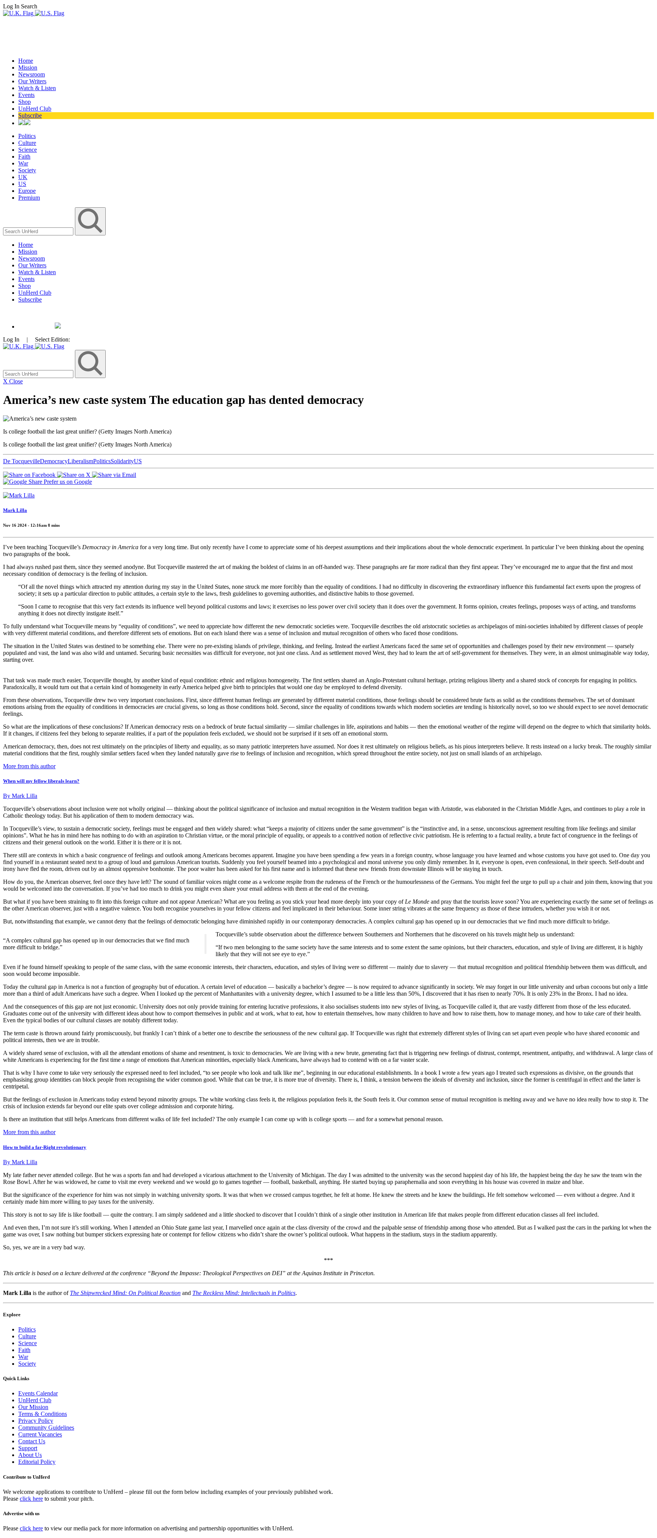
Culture (27, 143)
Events (26, 95)
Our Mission (33, 1407)
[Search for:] (39, 231)
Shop (24, 102)
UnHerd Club (34, 108)
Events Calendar (38, 1393)
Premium (29, 197)
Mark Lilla (15, 510)
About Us (30, 1455)
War (23, 163)
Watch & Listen (37, 88)
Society (27, 170)
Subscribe (30, 115)
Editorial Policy (37, 1462)
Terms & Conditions (42, 1414)
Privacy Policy (35, 1420)
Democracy (54, 461)
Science (27, 149)
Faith (24, 156)
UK (22, 177)
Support (27, 1448)
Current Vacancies (40, 1434)
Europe (27, 190)
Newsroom (31, 74)
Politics (27, 136)
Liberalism (80, 461)
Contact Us (31, 1441)
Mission (27, 67)
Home (25, 60)
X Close (13, 381)
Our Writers (32, 81)
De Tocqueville (21, 461)
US (22, 184)
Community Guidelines (46, 1427)
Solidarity (122, 461)
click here (31, 1498)
